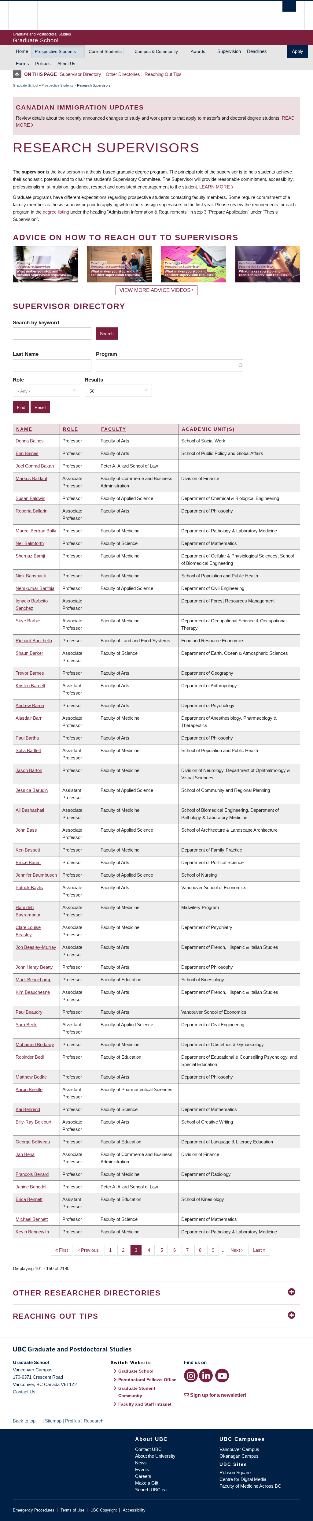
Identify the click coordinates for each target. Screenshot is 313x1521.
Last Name (26, 354)
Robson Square (235, 1472)
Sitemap (53, 1420)
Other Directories (123, 74)
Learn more (214, 186)
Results (94, 379)
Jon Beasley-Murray (36, 947)
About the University (155, 1456)
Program (106, 354)
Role (18, 379)
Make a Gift (146, 1483)
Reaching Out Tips (163, 74)
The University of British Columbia (27, 15)
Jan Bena (25, 1154)
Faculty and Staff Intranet (144, 1404)
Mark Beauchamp (33, 979)
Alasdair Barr (29, 718)
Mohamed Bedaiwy (35, 1044)
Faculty (113, 429)
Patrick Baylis (29, 887)
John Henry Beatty (34, 967)
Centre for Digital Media (242, 1479)
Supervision (229, 51)
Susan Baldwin (30, 498)
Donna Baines (30, 440)
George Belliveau (33, 1141)
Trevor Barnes (30, 673)
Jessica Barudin (32, 790)
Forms (22, 63)
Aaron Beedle (29, 1089)
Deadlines (257, 51)
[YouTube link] (222, 1375)
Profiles (72, 1420)
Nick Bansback (31, 575)
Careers (143, 1476)
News (141, 1462)
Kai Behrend (28, 1109)
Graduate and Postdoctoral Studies (156, 1350)
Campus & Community (156, 51)
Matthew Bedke (31, 1076)
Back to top (25, 1420)
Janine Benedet (31, 1186)
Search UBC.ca (151, 1489)
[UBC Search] (289, 6)
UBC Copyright (103, 1510)
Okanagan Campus (239, 1456)
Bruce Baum (28, 862)
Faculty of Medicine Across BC (250, 1486)
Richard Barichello (34, 640)
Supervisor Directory (80, 74)
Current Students (105, 51)
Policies (43, 63)
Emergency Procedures (33, 1510)
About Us (66, 63)
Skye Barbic (28, 620)
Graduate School (25, 85)
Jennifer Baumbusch (36, 875)
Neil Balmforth (30, 543)
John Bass (26, 830)
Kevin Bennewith (32, 1231)
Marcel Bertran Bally (36, 530)
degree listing (56, 211)
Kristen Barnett (30, 685)
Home (22, 51)
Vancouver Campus (239, 1449)
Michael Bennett (32, 1219)
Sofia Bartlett (28, 750)
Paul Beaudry (29, 1012)
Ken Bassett (28, 849)
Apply (297, 51)
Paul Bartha (27, 737)
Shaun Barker (29, 653)
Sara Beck (26, 1024)
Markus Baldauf (31, 478)
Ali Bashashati (30, 810)
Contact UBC (148, 1449)
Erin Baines (27, 453)
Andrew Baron (30, 705)
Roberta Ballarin (31, 510)
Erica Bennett (29, 1199)
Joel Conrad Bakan (35, 465)
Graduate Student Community (136, 1392)
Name (24, 429)
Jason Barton (29, 770)
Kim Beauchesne (33, 992)
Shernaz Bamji (30, 555)
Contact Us (24, 1391)
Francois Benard (32, 1174)
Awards (198, 51)
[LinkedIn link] (206, 1375)
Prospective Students (55, 51)
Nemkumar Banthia (35, 588)
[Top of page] (18, 74)
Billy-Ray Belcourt (33, 1121)
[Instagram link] (191, 1375)
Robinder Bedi (30, 1057)
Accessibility (134, 1510)
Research (93, 1420)
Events (142, 1469)
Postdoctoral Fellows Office (147, 1379)
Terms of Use (72, 1510)
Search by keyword (36, 322)
